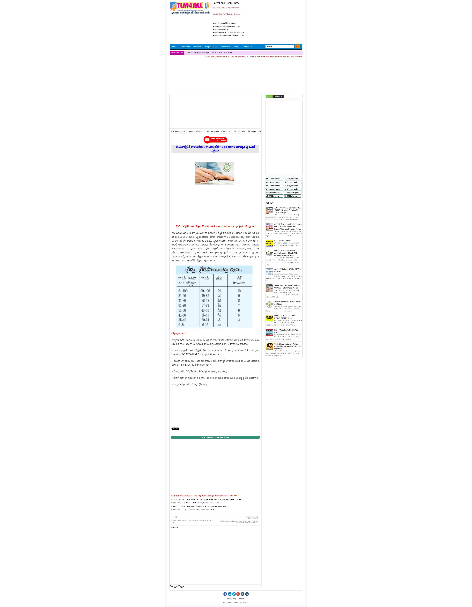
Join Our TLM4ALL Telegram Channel (226, 8)
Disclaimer (241, 599)
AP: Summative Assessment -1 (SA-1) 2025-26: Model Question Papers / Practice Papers (287, 210)
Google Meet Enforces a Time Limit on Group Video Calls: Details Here (192, 521)
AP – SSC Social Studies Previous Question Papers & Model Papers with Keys (199, 506)
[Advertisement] (236, 75)
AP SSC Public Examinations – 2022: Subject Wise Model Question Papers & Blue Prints (203, 496)
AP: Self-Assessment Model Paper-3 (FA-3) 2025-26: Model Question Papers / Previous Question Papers (288, 226)
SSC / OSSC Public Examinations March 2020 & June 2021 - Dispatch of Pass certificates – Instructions (207, 499)
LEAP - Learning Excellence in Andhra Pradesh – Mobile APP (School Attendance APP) (285, 253)
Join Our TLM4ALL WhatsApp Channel (226, 14)
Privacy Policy (231, 599)
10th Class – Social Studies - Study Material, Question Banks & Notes (196, 503)
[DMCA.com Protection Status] (275, 96)
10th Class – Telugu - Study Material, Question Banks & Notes (194, 510)
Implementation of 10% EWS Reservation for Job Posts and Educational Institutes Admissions (239, 521)
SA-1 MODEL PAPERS (282, 241)
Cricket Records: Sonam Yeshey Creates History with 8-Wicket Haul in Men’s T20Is (287, 346)
